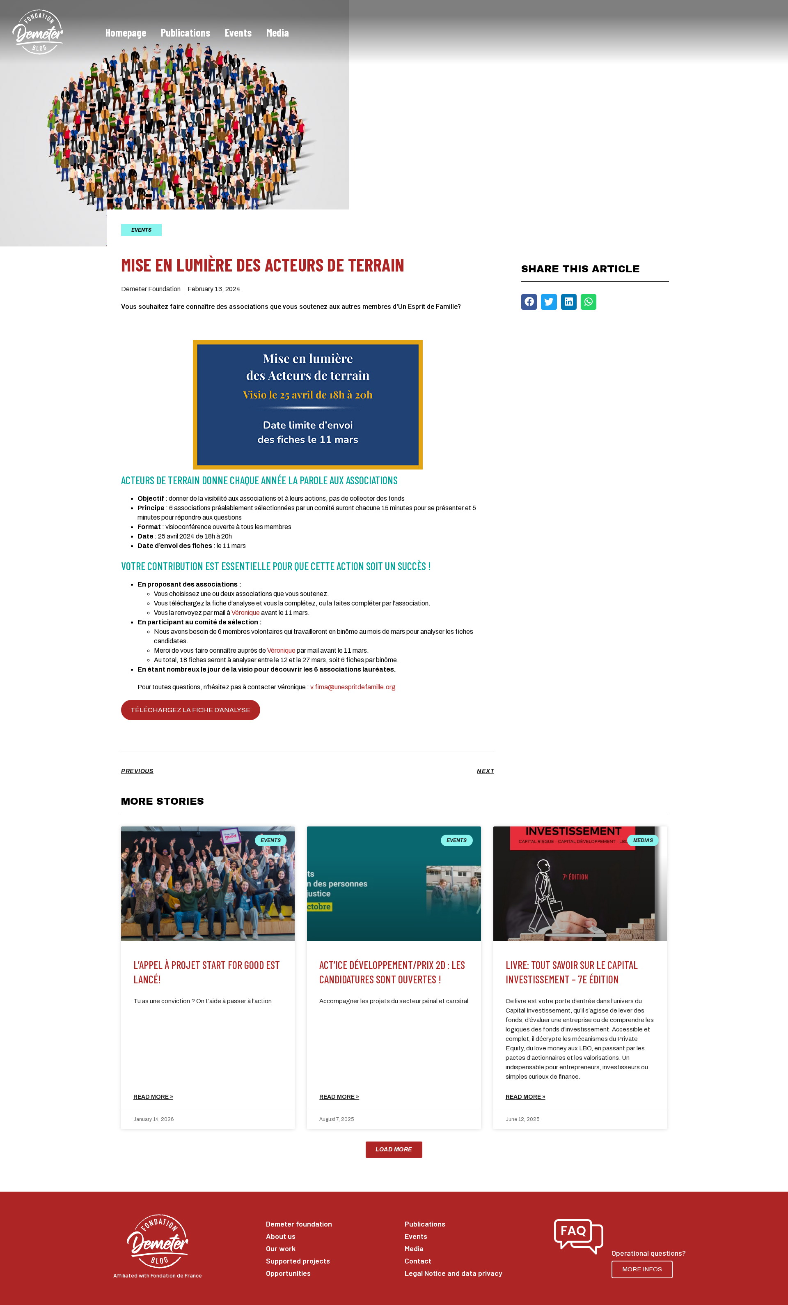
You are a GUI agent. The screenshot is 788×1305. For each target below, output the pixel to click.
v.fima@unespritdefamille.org (353, 687)
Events (238, 32)
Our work (281, 1248)
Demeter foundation (299, 1224)
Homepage (125, 32)
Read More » (153, 1097)
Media (277, 32)
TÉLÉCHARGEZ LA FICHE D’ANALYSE (190, 710)
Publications (185, 32)
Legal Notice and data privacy (446, 1273)
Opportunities (288, 1273)
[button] (529, 302)
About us (281, 1236)
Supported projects (298, 1261)
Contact (418, 1261)
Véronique (245, 612)
